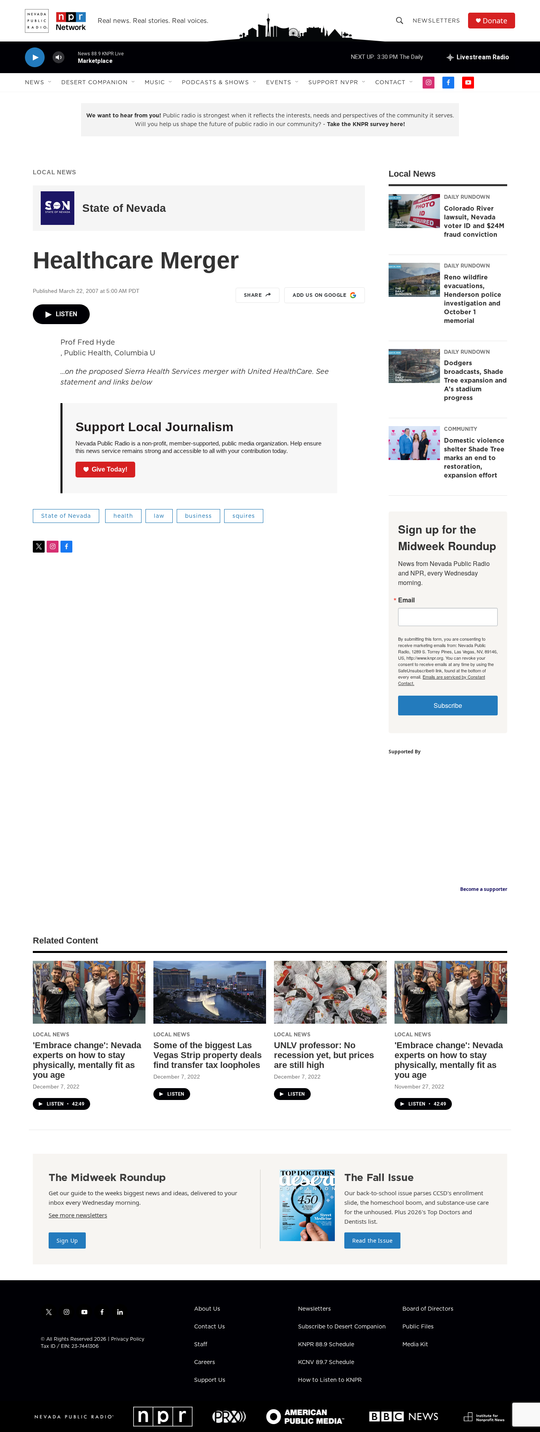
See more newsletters (78, 1215)
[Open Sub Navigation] (50, 82)
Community (460, 428)
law (159, 516)
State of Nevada (124, 208)
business (198, 516)
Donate (495, 21)
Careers (204, 1362)
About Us (207, 1309)
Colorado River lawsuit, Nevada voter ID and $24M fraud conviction (474, 221)
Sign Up (67, 1240)
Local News (54, 172)
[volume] (58, 57)
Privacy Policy (127, 1339)
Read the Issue (372, 1240)
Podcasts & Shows (215, 82)
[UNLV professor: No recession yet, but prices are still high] (330, 992)
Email (406, 600)
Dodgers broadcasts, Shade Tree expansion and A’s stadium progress (475, 380)
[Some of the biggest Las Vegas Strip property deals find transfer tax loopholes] (209, 992)
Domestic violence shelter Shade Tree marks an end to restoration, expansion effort (474, 457)
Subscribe (448, 705)
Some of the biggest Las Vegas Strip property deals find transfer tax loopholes (207, 1055)
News (34, 82)
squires (243, 516)
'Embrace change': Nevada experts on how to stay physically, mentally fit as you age (87, 1060)
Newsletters (436, 21)
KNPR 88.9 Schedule (326, 1344)
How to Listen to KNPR (330, 1380)
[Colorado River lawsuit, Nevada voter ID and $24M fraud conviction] (414, 211)
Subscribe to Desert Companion (342, 1327)
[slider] (71, 57)
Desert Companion (94, 82)
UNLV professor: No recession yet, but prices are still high (324, 1055)
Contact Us (209, 1327)
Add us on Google (319, 295)
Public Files (418, 1327)
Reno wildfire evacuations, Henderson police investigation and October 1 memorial (472, 299)
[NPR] (163, 1416)
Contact (390, 82)
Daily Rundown (467, 196)
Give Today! (109, 469)
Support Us (209, 1380)
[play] (34, 57)
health (123, 516)
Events (278, 82)
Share (253, 295)
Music (155, 82)
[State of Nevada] (57, 208)
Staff (200, 1344)
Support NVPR (333, 82)
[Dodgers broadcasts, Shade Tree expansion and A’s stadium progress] (414, 366)
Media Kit (415, 1344)
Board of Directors (427, 1309)
